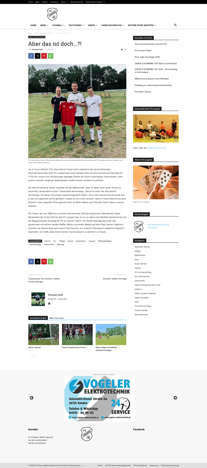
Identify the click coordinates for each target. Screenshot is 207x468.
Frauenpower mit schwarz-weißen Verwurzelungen (44, 280)
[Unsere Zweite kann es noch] (77, 334)
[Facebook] (31, 56)
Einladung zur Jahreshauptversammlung (153, 85)
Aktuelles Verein (142, 246)
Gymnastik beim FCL (156, 147)
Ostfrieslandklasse (105, 241)
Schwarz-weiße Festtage (114, 278)
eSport (138, 268)
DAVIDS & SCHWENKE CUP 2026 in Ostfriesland (156, 63)
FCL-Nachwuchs (142, 276)
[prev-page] (30, 356)
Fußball (44, 2)
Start (30, 33)
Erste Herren (141, 263)
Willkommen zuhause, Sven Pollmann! (152, 79)
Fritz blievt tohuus (143, 92)
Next (175, 398)
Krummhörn (81, 241)
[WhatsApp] (50, 56)
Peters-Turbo (49, 244)
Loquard (92, 241)
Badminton (140, 255)
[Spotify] (50, 303)
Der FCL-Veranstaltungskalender (118, 465)
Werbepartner (141, 314)
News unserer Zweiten (43, 33)
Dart (137, 259)
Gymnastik (140, 280)
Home (30, 2)
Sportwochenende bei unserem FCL (151, 44)
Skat (137, 301)
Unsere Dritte (141, 310)
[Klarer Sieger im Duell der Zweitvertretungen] (111, 334)
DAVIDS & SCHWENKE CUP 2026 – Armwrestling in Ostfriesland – (156, 70)
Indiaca (138, 289)
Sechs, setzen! (34, 347)
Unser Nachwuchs (76, 2)
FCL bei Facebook (140, 465)
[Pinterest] (44, 56)
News (37, 2)
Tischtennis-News (143, 306)
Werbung (60, 244)
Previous (32, 398)
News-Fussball (141, 297)
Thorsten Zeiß (37, 49)
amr (82, 465)
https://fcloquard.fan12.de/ (147, 285)
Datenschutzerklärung (170, 465)
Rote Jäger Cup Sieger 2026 (147, 57)
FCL (55, 241)
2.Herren (47, 241)
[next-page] (34, 356)
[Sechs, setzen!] (43, 334)
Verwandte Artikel (38, 318)
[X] (37, 56)
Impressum (154, 465)
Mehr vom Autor (57, 318)
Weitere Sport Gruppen (94, 2)
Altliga (138, 251)
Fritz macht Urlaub (143, 50)
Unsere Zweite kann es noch (74, 347)
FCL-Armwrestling (143, 272)
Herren (70, 241)
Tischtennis (54, 2)
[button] (175, 25)
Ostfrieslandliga (35, 244)
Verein (63, 2)
